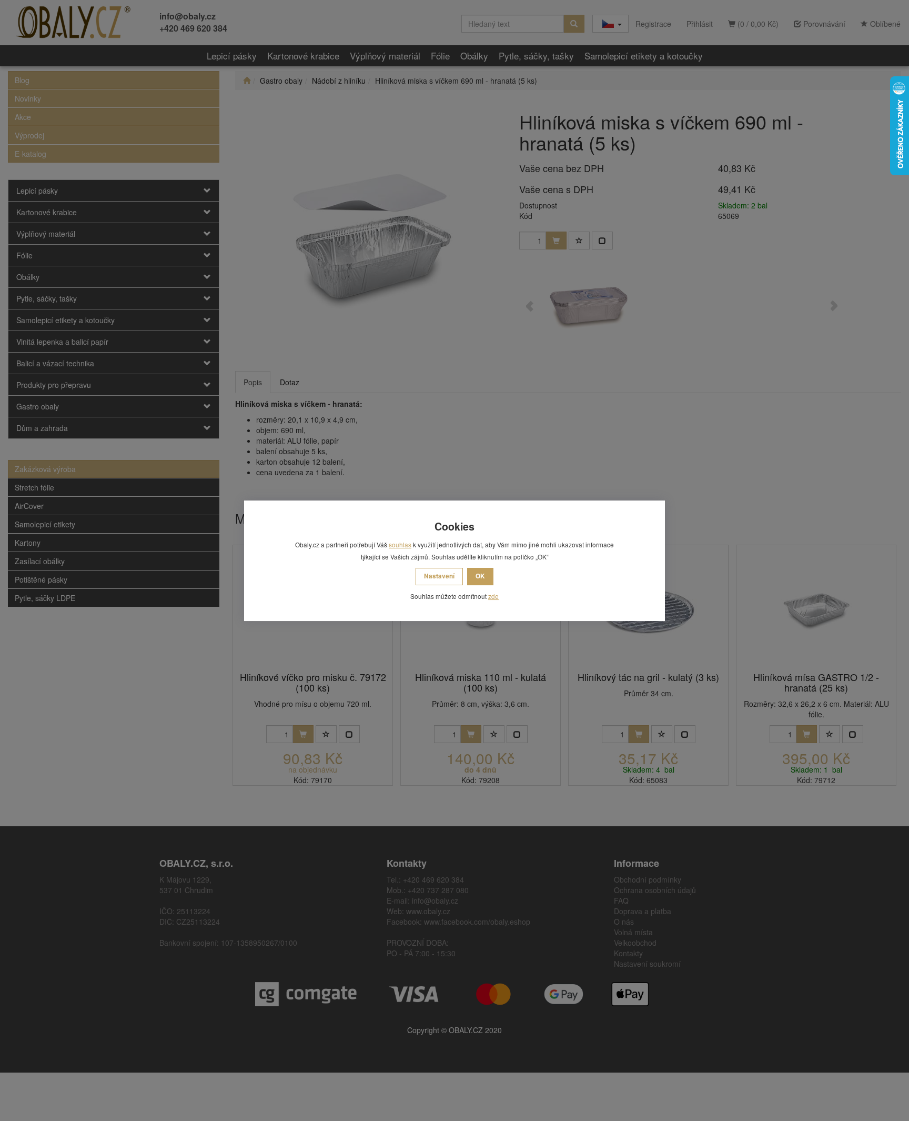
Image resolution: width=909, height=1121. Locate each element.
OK (480, 576)
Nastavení (439, 576)
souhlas (400, 544)
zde (493, 596)
